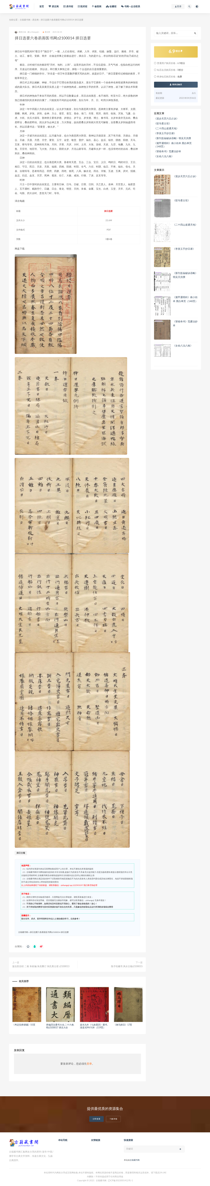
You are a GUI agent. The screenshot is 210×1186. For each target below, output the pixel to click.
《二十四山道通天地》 (166, 128)
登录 (89, 1063)
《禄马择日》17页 (123, 1025)
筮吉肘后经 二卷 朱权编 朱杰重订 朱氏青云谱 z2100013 (40, 966)
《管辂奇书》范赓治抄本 (167, 151)
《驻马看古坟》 (162, 123)
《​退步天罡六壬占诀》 (166, 118)
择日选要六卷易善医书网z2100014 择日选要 (49, 932)
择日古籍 (21, 853)
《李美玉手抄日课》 (165, 133)
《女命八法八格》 (164, 156)
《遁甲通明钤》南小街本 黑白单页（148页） (173, 145)
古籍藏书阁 (25, 20)
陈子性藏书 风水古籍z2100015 (127, 966)
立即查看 (96, 1119)
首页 (41, 6)
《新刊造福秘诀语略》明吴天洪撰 (172, 138)
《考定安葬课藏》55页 (23, 1025)
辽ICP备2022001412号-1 (120, 1181)
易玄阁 (35, 20)
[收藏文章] (28, 946)
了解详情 (113, 1119)
